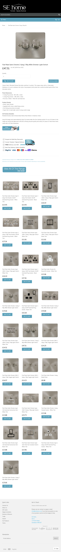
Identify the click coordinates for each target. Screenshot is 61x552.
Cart (58, 19)
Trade (3, 516)
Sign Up (56, 538)
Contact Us (5, 505)
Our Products (5, 521)
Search (4, 518)
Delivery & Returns (7, 514)
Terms (3, 523)
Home (3, 25)
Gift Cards (4, 510)
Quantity (4, 73)
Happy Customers (6, 512)
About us (4, 507)
